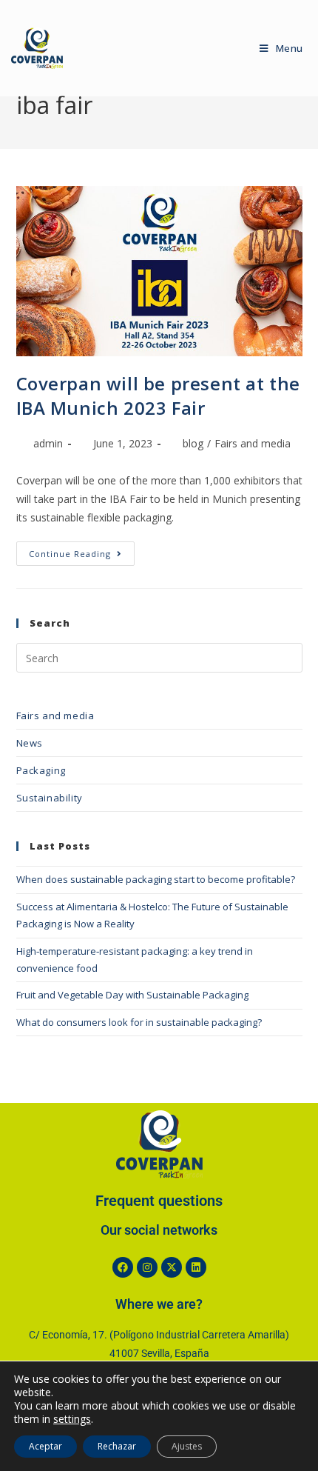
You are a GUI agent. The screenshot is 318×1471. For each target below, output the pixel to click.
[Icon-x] (171, 1267)
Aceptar (45, 1446)
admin (48, 443)
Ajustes (187, 1446)
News (29, 743)
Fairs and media (252, 443)
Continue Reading (82, 550)
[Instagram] (147, 1267)
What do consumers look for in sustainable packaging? (139, 1022)
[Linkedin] (196, 1267)
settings (72, 1419)
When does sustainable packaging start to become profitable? (155, 879)
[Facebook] (122, 1267)
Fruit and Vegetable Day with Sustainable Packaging (132, 994)
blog (193, 443)
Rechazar (117, 1446)
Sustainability (49, 797)
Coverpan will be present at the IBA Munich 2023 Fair (158, 396)
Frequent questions (159, 1201)
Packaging (41, 770)
